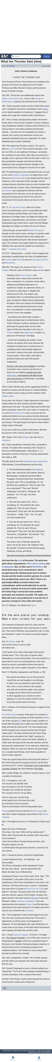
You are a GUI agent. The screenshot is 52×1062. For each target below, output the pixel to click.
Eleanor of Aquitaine (26, 901)
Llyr (19, 721)
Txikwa (5, 811)
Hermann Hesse (19, 207)
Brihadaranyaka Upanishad (35, 461)
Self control (32, 564)
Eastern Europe (35, 230)
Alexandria (10, 263)
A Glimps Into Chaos (18, 249)
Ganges (25, 437)
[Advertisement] (26, 27)
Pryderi (10, 333)
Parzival (34, 898)
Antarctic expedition (21, 175)
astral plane (12, 375)
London (8, 260)
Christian (7, 191)
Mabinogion (29, 333)
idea (3, 66)
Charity (41, 564)
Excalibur (29, 910)
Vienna (19, 260)
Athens (45, 260)
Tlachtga (12, 66)
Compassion (8, 567)
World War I (37, 567)
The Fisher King (9, 715)
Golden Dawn (8, 396)
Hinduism (6, 440)
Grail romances (26, 275)
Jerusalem (36, 260)
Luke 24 (12, 149)
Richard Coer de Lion (33, 889)
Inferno (12, 641)
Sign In (46, 56)
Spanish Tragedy (21, 935)
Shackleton (17, 178)
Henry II (29, 904)
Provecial (39, 811)
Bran (47, 718)
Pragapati (38, 469)
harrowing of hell (18, 413)
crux (20, 560)
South (45, 109)
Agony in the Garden (11, 98)
